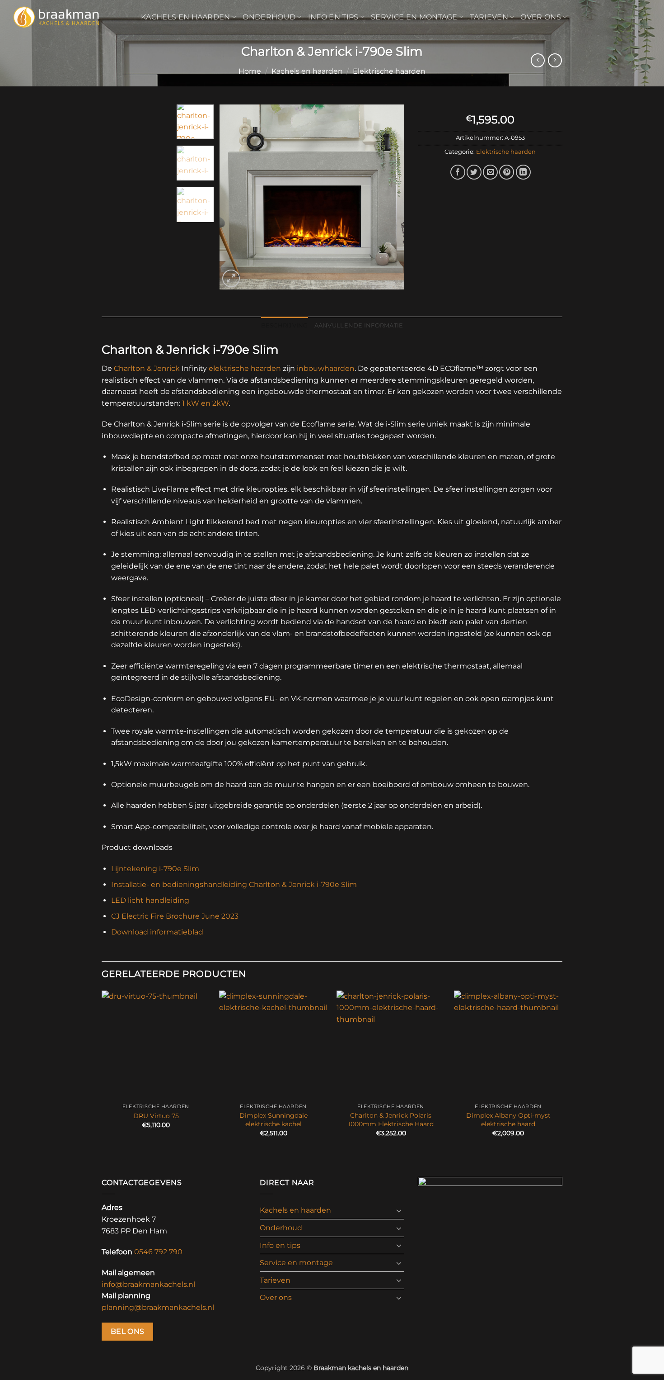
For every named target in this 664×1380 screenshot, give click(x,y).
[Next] (389, 196)
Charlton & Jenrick (147, 368)
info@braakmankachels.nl (148, 1284)
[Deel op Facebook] (457, 172)
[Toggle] (398, 1210)
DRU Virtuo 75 (156, 1116)
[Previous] (234, 196)
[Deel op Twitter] (474, 172)
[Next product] (538, 60)
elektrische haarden (245, 368)
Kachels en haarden (185, 17)
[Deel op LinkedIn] (523, 172)
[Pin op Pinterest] (506, 172)
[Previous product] (555, 60)
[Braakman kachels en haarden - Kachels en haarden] (67, 17)
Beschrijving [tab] (284, 325)
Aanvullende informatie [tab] (358, 325)
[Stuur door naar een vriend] (490, 172)
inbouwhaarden (326, 368)
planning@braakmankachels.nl (158, 1307)
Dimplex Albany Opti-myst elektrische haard (508, 1119)
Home (249, 71)
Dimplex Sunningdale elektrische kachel (273, 1119)
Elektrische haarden (389, 71)
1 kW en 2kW (205, 403)
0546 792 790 (158, 1251)
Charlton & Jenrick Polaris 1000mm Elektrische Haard (391, 1119)
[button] (231, 278)
